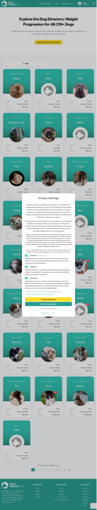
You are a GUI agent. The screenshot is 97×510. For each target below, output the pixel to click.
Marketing (33, 278)
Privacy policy (46, 313)
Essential (38, 255)
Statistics (33, 267)
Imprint (53, 313)
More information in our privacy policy (41, 294)
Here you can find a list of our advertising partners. (45, 291)
